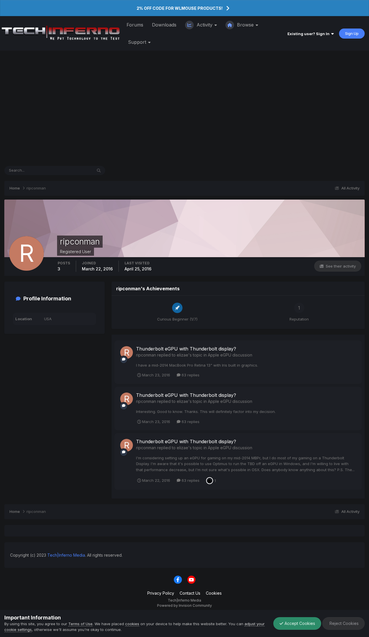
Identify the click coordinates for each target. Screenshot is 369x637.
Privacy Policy (160, 593)
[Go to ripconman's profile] (126, 352)
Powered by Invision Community (184, 605)
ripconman (146, 354)
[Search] (98, 170)
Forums (135, 25)
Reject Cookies (343, 623)
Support (138, 42)
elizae (182, 354)
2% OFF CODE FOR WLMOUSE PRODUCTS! (180, 8)
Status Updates (71, 170)
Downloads (164, 25)
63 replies (189, 375)
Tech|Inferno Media (66, 555)
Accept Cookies (299, 623)
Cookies (214, 593)
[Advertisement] (184, 108)
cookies (132, 623)
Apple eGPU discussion (230, 354)
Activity (204, 25)
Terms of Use (80, 623)
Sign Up (352, 33)
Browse (245, 25)
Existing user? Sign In (309, 33)
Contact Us (190, 593)
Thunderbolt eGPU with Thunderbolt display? (186, 349)
